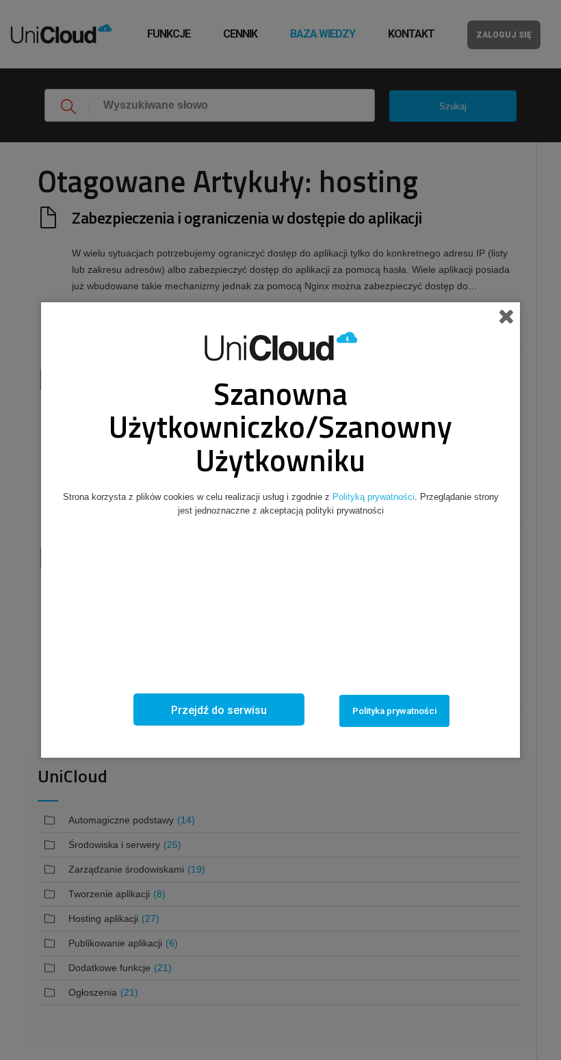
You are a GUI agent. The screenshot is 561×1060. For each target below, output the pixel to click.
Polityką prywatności (373, 497)
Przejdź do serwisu (219, 710)
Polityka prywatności (394, 711)
